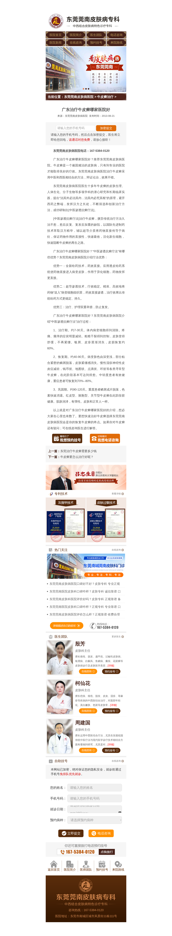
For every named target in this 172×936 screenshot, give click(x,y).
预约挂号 (96, 42)
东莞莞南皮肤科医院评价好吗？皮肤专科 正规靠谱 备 (85, 599)
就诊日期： (58, 809)
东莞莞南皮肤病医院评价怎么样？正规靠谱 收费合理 (84, 614)
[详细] (111, 665)
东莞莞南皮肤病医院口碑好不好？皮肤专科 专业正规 (84, 583)
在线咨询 (76, 42)
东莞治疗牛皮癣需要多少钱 (78, 451)
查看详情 (116, 493)
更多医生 (116, 636)
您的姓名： (58, 787)
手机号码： (58, 798)
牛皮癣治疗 (105, 97)
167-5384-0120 (94, 910)
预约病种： (58, 820)
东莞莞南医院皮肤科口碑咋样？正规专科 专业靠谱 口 (85, 606)
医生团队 (96, 35)
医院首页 (55, 35)
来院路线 (116, 42)
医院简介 (76, 35)
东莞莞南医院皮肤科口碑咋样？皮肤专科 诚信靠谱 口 (85, 591)
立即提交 (73, 833)
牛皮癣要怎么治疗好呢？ (77, 457)
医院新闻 (55, 42)
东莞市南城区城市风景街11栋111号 (93, 916)
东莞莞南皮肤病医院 (79, 97)
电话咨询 (116, 35)
